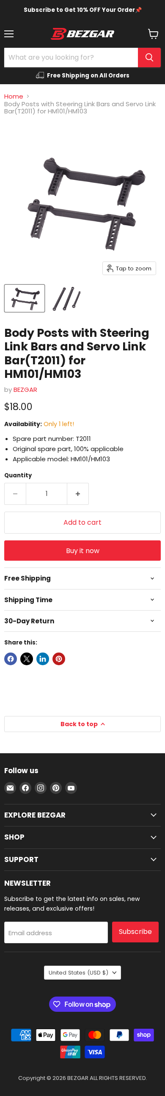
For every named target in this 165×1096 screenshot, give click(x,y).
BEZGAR (25, 389)
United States (78, 973)
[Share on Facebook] (10, 659)
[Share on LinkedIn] (42, 659)
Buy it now (82, 551)
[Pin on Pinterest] (58, 659)
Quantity (18, 475)
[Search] (149, 57)
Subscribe (135, 931)
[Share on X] (26, 659)
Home (13, 96)
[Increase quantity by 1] (78, 494)
